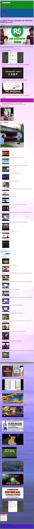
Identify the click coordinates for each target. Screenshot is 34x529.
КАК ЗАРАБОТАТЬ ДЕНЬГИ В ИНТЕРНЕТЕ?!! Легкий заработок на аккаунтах (15, 95)
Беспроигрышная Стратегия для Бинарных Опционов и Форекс (12, 157)
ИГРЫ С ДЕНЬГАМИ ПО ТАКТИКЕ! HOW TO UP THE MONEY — (12, 305)
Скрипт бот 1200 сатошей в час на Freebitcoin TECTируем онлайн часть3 (14, 204)
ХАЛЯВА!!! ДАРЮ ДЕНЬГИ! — (7, 239)
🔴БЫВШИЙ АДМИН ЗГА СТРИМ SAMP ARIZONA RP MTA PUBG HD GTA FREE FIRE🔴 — (17, 281)
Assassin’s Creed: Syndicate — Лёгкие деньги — (10, 231)
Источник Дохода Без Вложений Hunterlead (9, 196)
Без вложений (4, 14)
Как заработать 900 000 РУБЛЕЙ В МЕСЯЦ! (9, 499)
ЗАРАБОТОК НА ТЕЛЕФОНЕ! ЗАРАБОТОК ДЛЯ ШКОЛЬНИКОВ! (12, 391)
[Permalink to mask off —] (5, 247)
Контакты (3, 523)
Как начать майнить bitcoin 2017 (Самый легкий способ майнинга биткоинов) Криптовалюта (17, 188)
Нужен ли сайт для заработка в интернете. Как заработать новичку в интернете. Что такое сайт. (17, 432)
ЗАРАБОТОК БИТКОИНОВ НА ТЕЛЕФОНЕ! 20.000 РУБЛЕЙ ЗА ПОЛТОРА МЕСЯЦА (16, 513)
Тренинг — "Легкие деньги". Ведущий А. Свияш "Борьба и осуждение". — (14, 331)
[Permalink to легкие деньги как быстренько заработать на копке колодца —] (5, 339)
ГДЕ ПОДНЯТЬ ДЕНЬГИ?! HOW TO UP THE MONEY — (11, 289)
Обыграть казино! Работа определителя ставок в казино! (11, 173)
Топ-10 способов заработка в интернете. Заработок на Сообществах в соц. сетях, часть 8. (17, 459)
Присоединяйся (4, 8)
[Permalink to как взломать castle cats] (5, 357)
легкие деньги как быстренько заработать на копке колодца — (12, 340)
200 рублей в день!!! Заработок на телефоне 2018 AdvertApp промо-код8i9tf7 (15, 64)
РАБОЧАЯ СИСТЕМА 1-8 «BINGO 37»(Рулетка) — (10, 265)
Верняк (1, 9)
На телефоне (4, 13)
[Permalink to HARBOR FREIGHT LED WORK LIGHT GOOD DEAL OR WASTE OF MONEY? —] (5, 220)
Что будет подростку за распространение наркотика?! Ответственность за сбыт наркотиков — (17, 297)
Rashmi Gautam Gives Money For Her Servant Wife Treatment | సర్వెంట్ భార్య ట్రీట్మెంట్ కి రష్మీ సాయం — (17, 212)
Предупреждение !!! (5, 7)
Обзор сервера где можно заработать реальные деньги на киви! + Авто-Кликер (15, 486)
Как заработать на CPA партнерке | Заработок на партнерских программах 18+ (15, 165)
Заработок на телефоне (6, 18)
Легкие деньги (4, 6)
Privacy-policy (4, 522)
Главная (3, 4)
